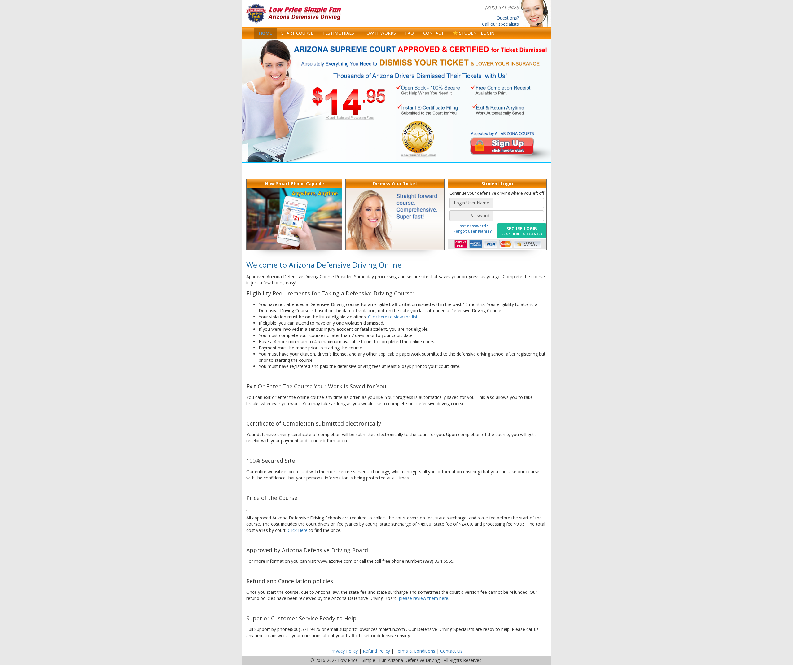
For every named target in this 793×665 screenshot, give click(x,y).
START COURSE (297, 33)
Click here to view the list (393, 317)
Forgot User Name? (472, 231)
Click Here (298, 530)
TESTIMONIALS (338, 33)
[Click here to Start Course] (502, 145)
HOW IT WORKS (379, 33)
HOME (265, 33)
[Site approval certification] (418, 138)
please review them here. (424, 598)
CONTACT (433, 33)
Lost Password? (472, 226)
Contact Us (451, 651)
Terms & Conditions (415, 651)
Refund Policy (376, 651)
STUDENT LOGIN (476, 33)
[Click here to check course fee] (348, 104)
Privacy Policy (344, 651)
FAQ (409, 33)
